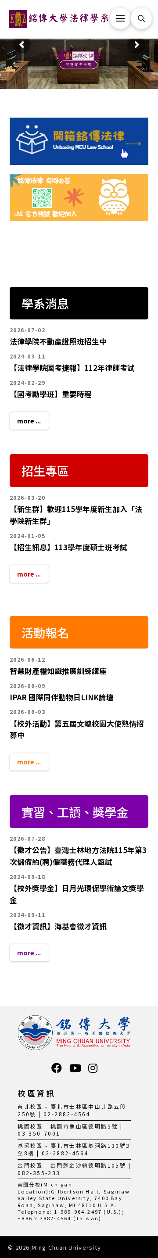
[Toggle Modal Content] (141, 18)
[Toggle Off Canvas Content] (120, 18)
